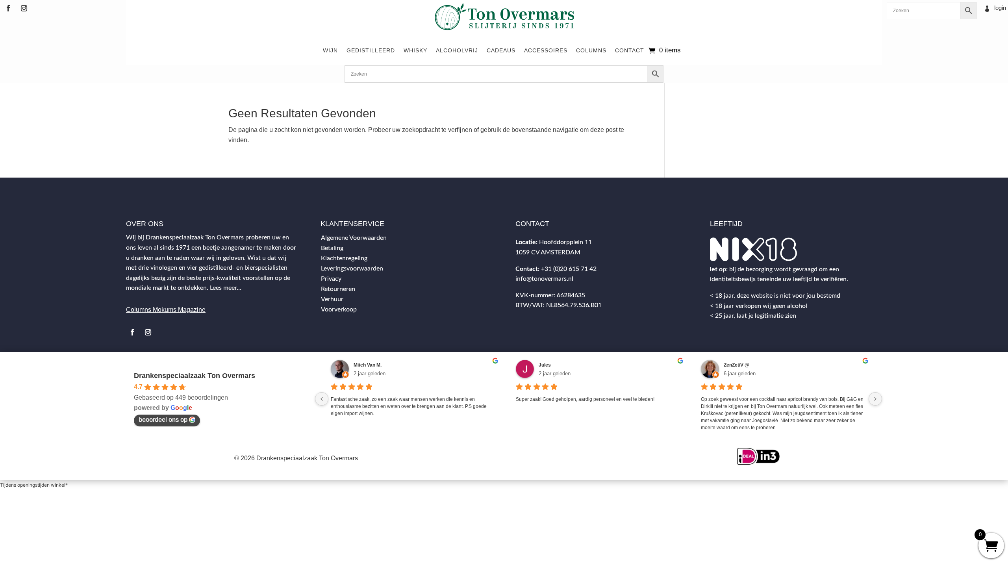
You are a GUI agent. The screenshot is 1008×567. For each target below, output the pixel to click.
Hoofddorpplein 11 (565, 242)
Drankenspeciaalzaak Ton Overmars (194, 376)
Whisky (415, 50)
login (1000, 7)
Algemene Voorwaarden (354, 238)
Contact (629, 50)
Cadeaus (501, 50)
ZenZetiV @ (736, 365)
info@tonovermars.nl (544, 279)
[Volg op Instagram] (24, 8)
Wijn (330, 50)
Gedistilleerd (370, 50)
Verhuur (332, 299)
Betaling (332, 248)
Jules (545, 365)
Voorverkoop (339, 309)
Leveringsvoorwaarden (352, 268)
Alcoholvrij (457, 50)
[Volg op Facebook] (8, 8)
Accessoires (545, 50)
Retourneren (338, 289)
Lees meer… (225, 288)
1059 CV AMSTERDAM (547, 252)
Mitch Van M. (368, 365)
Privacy (331, 279)
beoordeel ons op (163, 419)
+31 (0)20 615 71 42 (569, 269)
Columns (591, 50)
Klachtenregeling (344, 258)
